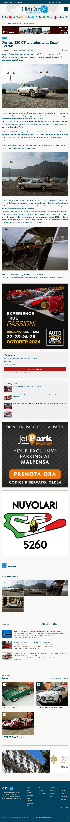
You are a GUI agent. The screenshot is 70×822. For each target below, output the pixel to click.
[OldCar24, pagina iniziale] (35, 9)
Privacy (52, 796)
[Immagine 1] (13, 588)
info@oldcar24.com (7, 2)
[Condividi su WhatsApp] (67, 50)
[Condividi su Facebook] (62, 50)
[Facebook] (49, 2)
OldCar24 (63, 790)
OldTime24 (64, 799)
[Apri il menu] (66, 9)
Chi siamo (52, 790)
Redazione (5, 50)
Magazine (40, 790)
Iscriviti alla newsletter (35, 369)
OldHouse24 (64, 802)
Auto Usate (30, 795)
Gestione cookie (42, 817)
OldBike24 (64, 793)
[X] (56, 2)
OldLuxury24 (64, 807)
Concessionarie (42, 793)
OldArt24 (63, 805)
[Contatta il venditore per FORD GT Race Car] (4, 714)
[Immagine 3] (57, 588)
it (64, 817)
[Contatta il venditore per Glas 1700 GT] (4, 684)
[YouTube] (59, 2)
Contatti (52, 793)
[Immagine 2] (35, 588)
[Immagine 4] (13, 604)
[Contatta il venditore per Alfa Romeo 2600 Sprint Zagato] (38, 684)
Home (3, 24)
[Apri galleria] (35, 86)
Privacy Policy (28, 372)
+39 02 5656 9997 (19, 2)
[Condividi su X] (65, 50)
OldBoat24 (64, 796)
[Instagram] (53, 2)
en (67, 817)
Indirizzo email (8, 361)
